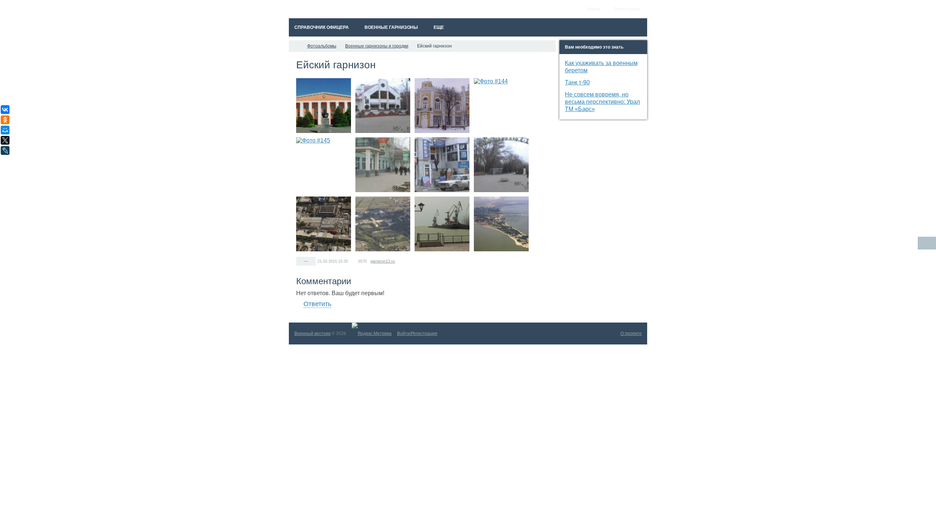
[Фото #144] (501, 105)
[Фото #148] (501, 164)
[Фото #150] (382, 224)
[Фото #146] (382, 164)
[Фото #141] (323, 105)
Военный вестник (312, 333)
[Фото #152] (501, 224)
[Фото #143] (442, 105)
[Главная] (295, 46)
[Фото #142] (382, 105)
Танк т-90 (577, 82)
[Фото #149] (323, 224)
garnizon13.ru (382, 261)
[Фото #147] (442, 164)
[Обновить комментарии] (927, 243)
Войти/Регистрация (417, 333)
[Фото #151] (442, 224)
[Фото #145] (323, 164)
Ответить (317, 304)
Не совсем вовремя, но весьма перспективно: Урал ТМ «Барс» (602, 101)
